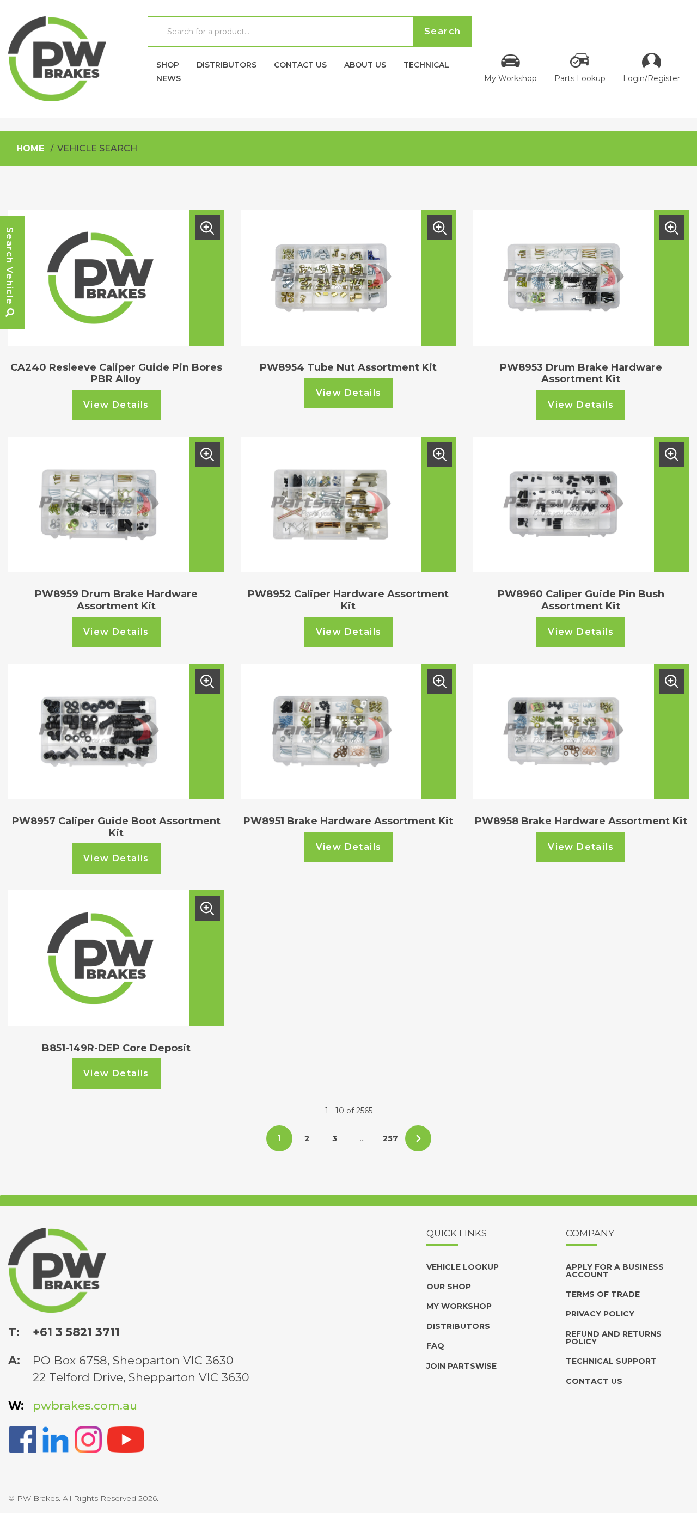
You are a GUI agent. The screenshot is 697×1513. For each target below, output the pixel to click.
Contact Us (300, 64)
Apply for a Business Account (615, 1270)
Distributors (226, 64)
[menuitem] (168, 62)
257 (390, 1138)
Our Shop (448, 1286)
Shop (167, 64)
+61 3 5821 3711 (76, 1332)
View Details (116, 405)
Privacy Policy (600, 1314)
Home (30, 148)
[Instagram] (88, 1438)
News (168, 77)
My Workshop (510, 77)
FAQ (435, 1346)
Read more (207, 227)
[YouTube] (125, 1438)
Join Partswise (461, 1366)
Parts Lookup (580, 77)
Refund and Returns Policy (614, 1337)
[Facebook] (23, 1438)
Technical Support (611, 1361)
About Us (365, 64)
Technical (426, 64)
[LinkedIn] (55, 1438)
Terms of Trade (603, 1294)
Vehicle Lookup (462, 1267)
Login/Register (651, 77)
